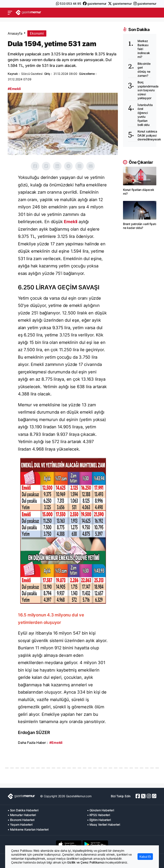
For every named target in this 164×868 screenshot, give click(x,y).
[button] (10, 12)
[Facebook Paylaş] (35, 166)
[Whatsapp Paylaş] (79, 166)
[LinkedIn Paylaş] (57, 166)
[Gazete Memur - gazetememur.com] (28, 12)
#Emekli (14, 89)
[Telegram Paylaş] (68, 166)
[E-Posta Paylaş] (90, 166)
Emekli (70, 221)
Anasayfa (15, 33)
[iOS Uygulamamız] (69, 844)
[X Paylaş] (46, 166)
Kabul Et (145, 856)
